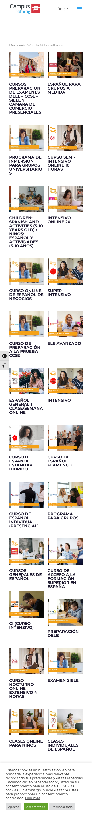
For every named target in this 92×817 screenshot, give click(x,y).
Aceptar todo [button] (35, 807)
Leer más (32, 798)
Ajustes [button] (13, 807)
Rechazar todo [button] (62, 807)
